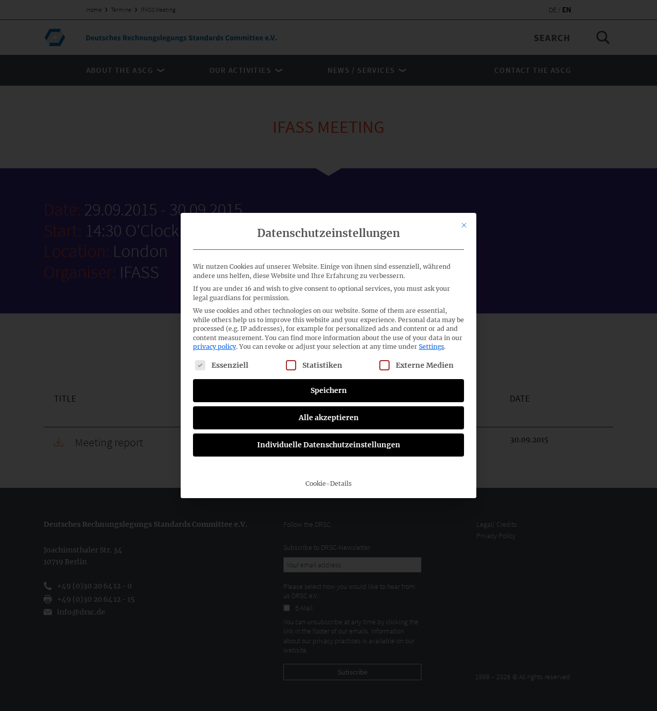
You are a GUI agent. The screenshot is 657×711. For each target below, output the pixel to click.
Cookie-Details (328, 483)
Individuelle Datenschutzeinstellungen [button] (328, 444)
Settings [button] (431, 346)
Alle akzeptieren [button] (329, 417)
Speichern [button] (329, 390)
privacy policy (214, 346)
